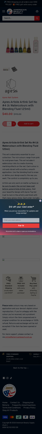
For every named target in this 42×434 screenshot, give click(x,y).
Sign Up (21, 225)
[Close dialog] (40, 201)
